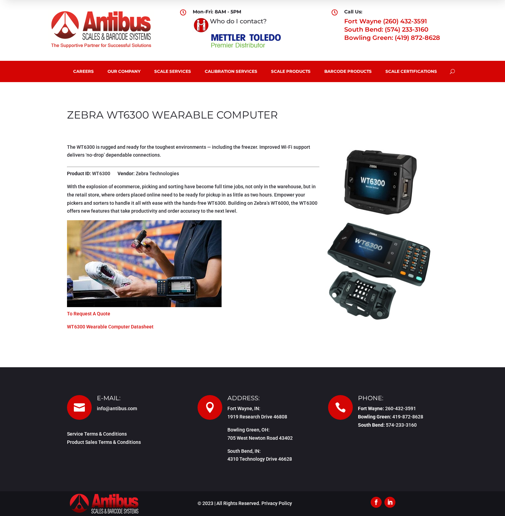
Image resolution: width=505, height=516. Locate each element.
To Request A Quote (88, 313)
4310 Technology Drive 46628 (259, 459)
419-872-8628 (407, 416)
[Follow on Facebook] (376, 502)
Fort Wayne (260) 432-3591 (385, 21)
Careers (83, 71)
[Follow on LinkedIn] (389, 502)
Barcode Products (348, 71)
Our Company (124, 71)
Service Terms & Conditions (97, 434)
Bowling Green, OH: (248, 430)
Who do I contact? (238, 21)
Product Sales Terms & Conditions (104, 442)
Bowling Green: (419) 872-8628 (392, 38)
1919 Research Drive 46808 (257, 416)
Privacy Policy (276, 503)
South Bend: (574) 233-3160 (386, 29)
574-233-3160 (401, 425)
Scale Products (291, 71)
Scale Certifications (411, 71)
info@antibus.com (117, 408)
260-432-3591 (400, 408)
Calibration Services (231, 71)
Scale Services (172, 71)
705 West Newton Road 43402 (260, 438)
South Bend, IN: (244, 451)
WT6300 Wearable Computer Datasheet (110, 326)
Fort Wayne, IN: (243, 408)
